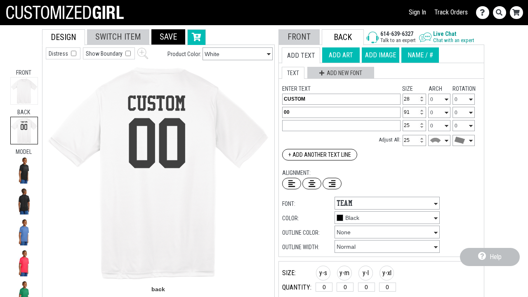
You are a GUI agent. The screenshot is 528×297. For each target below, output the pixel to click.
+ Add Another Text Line (319, 154)
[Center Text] (311, 183)
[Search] (501, 12)
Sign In (417, 12)
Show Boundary (105, 53)
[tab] (24, 91)
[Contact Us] (484, 12)
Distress (59, 53)
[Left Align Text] (291, 183)
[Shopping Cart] (518, 12)
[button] (24, 170)
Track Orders (451, 12)
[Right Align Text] (332, 183)
